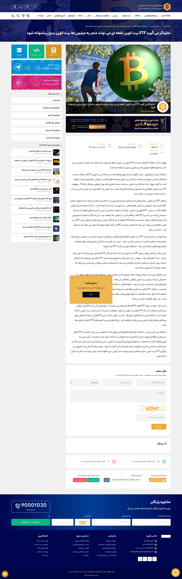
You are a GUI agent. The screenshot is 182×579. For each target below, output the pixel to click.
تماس (49, 15)
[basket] (23, 16)
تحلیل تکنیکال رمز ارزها (81, 552)
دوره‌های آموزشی (150, 15)
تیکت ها (45, 555)
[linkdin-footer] (140, 559)
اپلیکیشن (71, 15)
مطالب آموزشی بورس (82, 541)
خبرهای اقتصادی (54, 115)
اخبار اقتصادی (155, 26)
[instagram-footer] (145, 559)
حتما (91, 294)
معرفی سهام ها (83, 548)
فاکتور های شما (43, 548)
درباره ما (41, 15)
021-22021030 (148, 544)
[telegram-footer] (154, 559)
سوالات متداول (111, 541)
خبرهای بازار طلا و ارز (53, 122)
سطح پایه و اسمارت (53, 137)
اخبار (89, 15)
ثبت (48, 516)
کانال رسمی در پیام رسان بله (106, 555)
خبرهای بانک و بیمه (53, 130)
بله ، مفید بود (93, 480)
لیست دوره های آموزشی (81, 544)
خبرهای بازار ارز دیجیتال (51, 107)
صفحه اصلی (166, 15)
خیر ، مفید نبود (79, 480)
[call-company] (28, 16)
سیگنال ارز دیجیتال (102, 15)
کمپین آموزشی (59, 15)
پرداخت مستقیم (42, 552)
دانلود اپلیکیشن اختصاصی (107, 544)
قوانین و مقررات (111, 552)
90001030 (34, 506)
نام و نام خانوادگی (164, 516)
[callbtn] (5, 574)
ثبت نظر (159, 426)
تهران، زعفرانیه (148, 541)
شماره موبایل (126, 516)
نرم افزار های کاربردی (109, 548)
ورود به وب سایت (42, 541)
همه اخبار (56, 100)
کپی (106, 480)
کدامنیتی (87, 516)
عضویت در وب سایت (41, 544)
